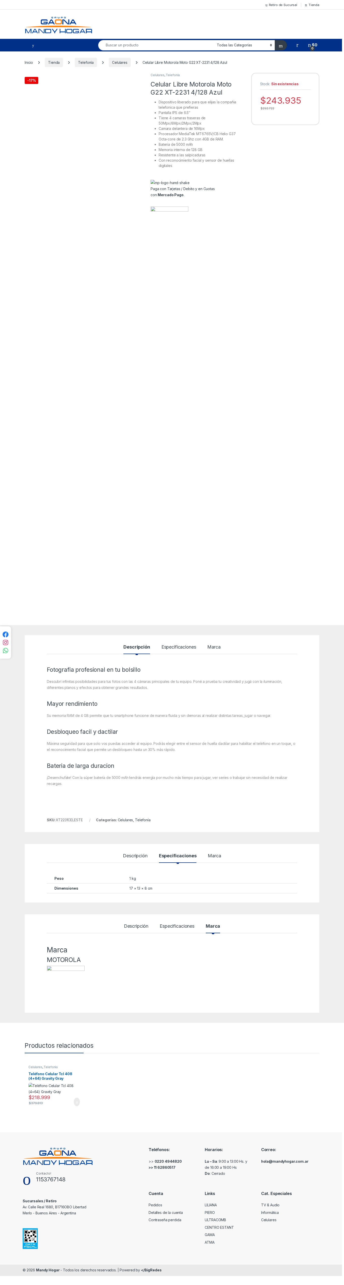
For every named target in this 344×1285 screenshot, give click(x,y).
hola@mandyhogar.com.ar (284, 1161)
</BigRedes (151, 1270)
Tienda (313, 5)
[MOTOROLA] (169, 396)
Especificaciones (178, 647)
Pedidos (155, 1205)
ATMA (209, 1242)
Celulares (119, 62)
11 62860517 (165, 1167)
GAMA (210, 1235)
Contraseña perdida (165, 1220)
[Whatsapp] (6, 651)
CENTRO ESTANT (219, 1227)
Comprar (73, 1102)
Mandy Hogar (47, 1270)
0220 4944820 (168, 1161)
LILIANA (211, 1205)
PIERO (210, 1212)
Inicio (29, 62)
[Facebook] (6, 634)
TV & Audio (270, 1205)
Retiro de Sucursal (283, 5)
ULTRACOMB (215, 1220)
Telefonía (86, 62)
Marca (213, 647)
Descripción (136, 647)
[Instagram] (6, 642)
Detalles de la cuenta (166, 1212)
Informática (270, 1212)
